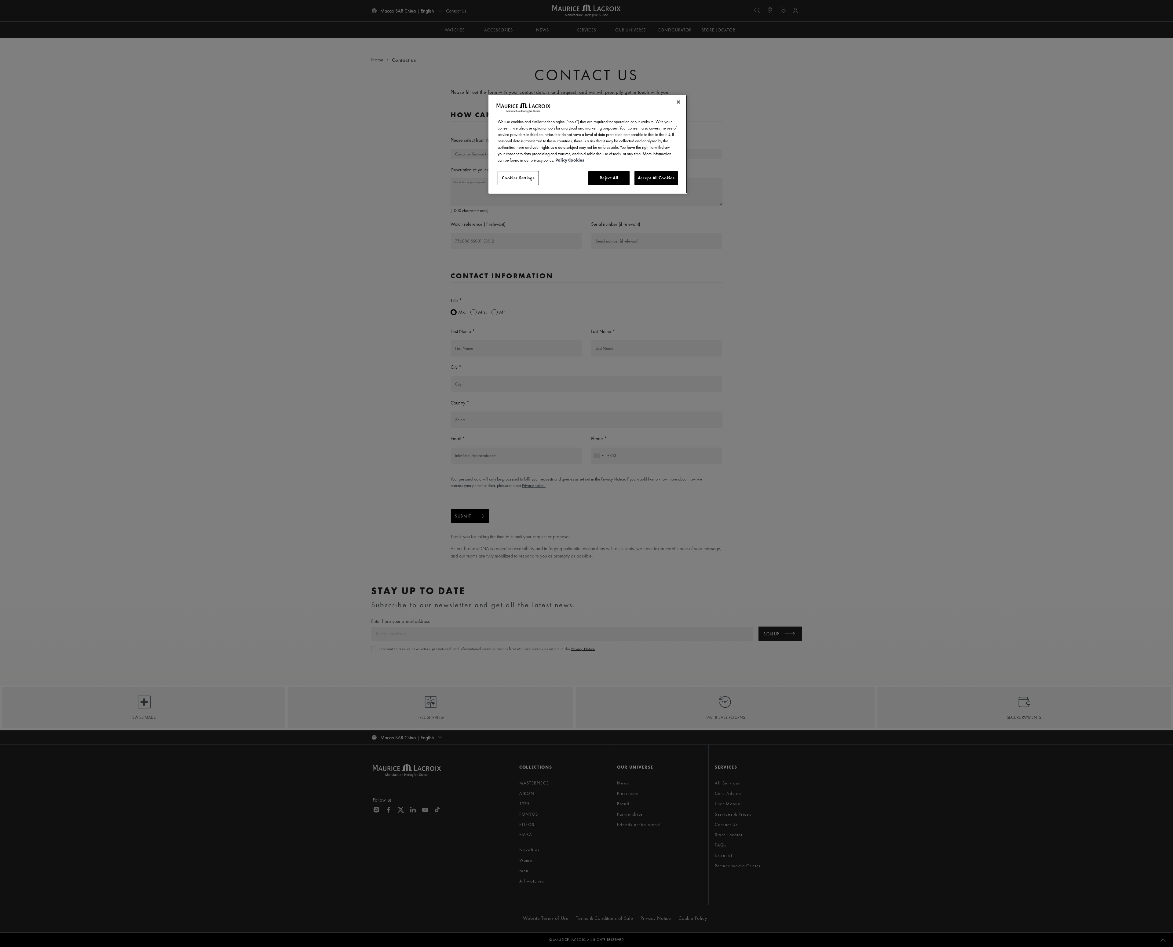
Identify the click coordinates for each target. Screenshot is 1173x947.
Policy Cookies (569, 160)
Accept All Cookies (656, 178)
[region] (587, 144)
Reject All (609, 178)
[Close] (678, 102)
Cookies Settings (518, 178)
